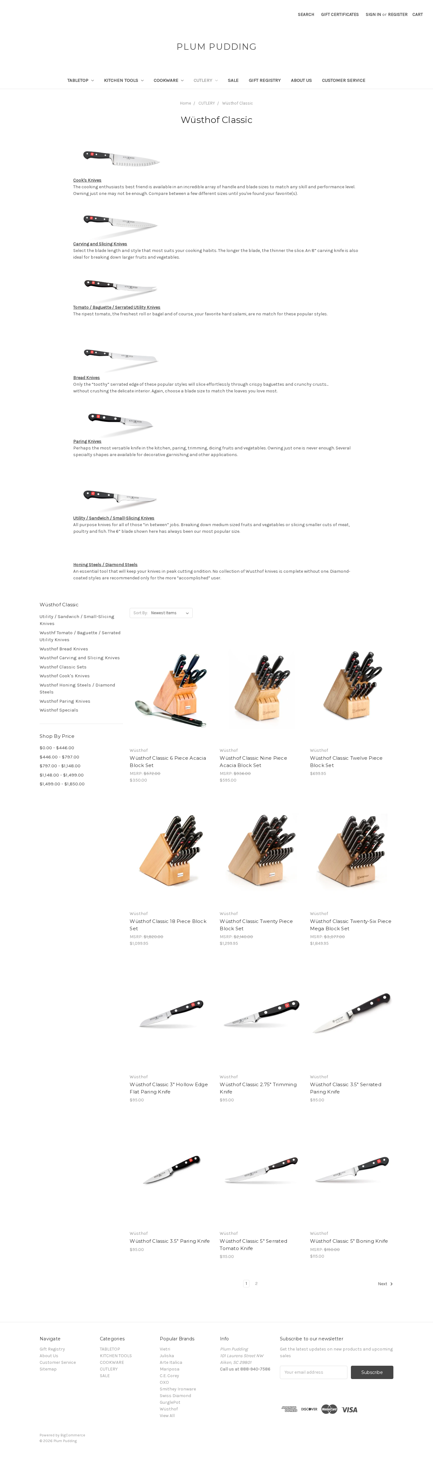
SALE (233, 80)
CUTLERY (204, 80)
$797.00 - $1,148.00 (60, 766)
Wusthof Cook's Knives (65, 676)
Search (306, 14)
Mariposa (169, 1369)
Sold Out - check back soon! (171, 694)
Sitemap (48, 1369)
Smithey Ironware (178, 1389)
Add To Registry (171, 705)
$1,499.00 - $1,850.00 (62, 784)
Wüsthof (169, 1409)
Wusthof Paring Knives (65, 701)
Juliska (167, 1355)
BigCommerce (73, 1435)
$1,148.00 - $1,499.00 (62, 775)
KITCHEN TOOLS (121, 80)
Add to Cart (171, 1020)
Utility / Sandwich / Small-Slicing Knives (77, 620)
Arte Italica (171, 1362)
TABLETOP (79, 80)
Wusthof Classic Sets (63, 667)
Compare (169, 683)
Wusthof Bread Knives (64, 649)
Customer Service (343, 80)
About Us (301, 80)
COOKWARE (167, 80)
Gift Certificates (340, 14)
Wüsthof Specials (59, 710)
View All (167, 1415)
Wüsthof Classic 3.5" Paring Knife (170, 1241)
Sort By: (140, 612)
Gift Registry (265, 80)
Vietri (165, 1349)
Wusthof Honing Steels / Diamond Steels (77, 688)
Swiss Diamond (175, 1395)
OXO (164, 1382)
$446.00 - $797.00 (59, 757)
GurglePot (170, 1402)
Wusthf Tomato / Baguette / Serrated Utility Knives (80, 636)
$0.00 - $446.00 (57, 748)
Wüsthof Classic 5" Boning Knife (349, 1241)
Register (398, 14)
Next (383, 1283)
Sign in (373, 14)
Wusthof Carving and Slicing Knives (80, 658)
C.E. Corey (169, 1375)
